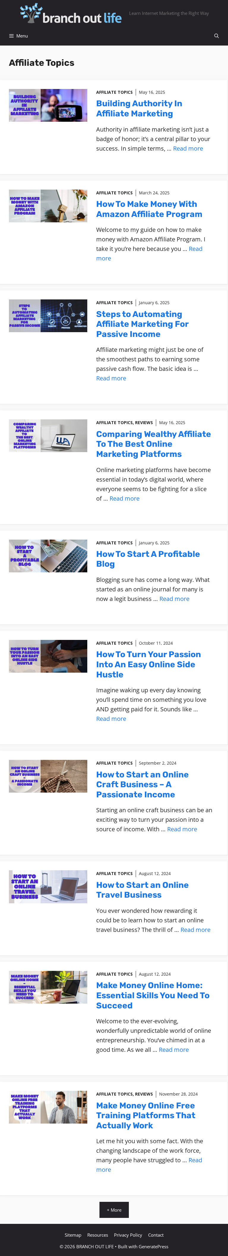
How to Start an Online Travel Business (142, 890)
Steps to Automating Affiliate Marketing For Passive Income (142, 324)
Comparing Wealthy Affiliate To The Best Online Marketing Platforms (153, 444)
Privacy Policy (128, 1235)
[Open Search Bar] (216, 36)
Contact (156, 1235)
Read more (188, 148)
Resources (97, 1235)
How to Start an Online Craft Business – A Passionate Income (142, 784)
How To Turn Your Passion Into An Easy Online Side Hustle (148, 664)
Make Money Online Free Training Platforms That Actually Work (145, 1115)
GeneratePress (153, 1246)
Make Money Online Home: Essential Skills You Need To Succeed (153, 995)
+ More (114, 1210)
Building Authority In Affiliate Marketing (139, 108)
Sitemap (73, 1235)
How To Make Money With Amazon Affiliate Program (149, 209)
